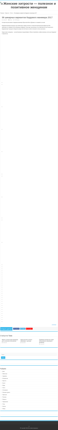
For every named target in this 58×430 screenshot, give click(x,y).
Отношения (5, 390)
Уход (3, 404)
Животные (4, 373)
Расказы (4, 397)
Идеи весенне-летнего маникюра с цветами (26, 340)
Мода (3, 385)
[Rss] (29, 426)
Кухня (3, 383)
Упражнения (5, 401)
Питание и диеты (6, 392)
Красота (7, 13)
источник (54, 324)
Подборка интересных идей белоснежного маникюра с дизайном (46, 341)
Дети (3, 371)
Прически (4, 394)
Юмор (3, 408)
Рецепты (4, 399)
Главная (2, 13)
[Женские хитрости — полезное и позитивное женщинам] (29, 5)
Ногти (11, 13)
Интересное (5, 378)
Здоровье (4, 376)
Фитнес (4, 406)
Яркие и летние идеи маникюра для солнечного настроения (10, 340)
